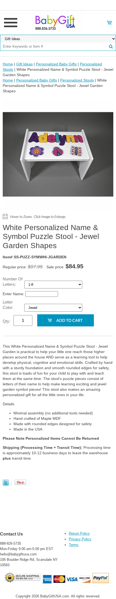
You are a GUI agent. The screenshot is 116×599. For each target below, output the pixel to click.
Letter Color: (8, 305)
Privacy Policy (80, 539)
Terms (74, 545)
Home (8, 64)
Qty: (6, 321)
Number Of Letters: (12, 282)
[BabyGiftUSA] (57, 22)
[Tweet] (6, 484)
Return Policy (79, 533)
